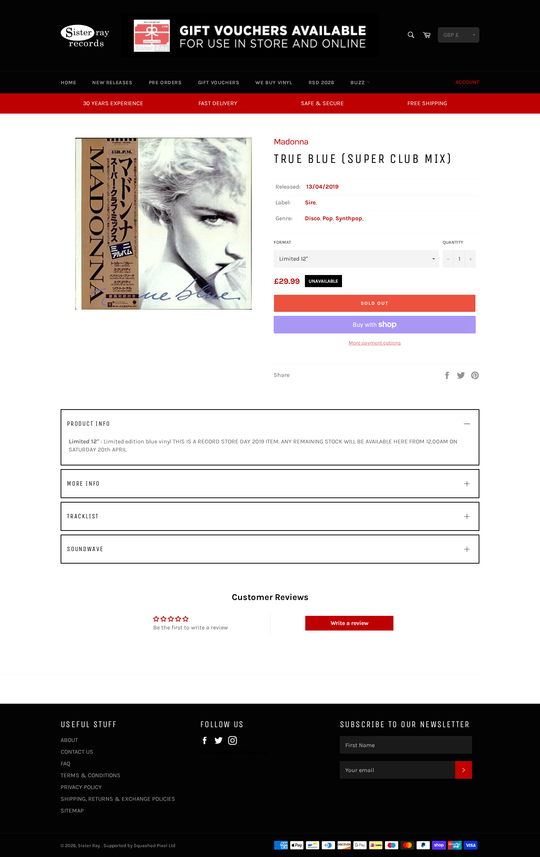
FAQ (65, 763)
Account (467, 82)
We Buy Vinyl (273, 82)
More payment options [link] (375, 343)
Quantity (453, 242)
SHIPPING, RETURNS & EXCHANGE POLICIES (118, 798)
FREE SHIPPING (427, 103)
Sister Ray (89, 845)
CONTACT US (77, 751)
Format (282, 242)
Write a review (349, 622)
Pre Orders (165, 82)
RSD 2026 (322, 82)
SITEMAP (72, 810)
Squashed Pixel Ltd (155, 845)
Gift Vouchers (219, 82)
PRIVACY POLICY (81, 786)
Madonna (291, 141)
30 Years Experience (113, 103)
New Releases (112, 82)
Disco (312, 218)
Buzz (358, 82)
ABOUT (69, 739)
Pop (328, 218)
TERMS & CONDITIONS (90, 775)
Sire (310, 202)
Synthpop (348, 218)
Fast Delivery (217, 103)
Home (68, 82)
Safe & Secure (322, 103)
